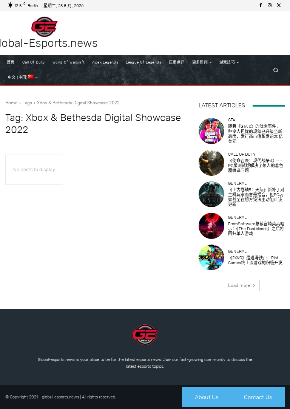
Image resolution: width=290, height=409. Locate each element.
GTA (231, 120)
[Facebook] (260, 5)
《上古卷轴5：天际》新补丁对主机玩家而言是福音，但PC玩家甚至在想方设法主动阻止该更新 (256, 197)
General (237, 183)
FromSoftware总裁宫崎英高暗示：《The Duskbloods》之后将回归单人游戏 (256, 229)
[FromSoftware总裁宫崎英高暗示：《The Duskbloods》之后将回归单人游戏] (211, 226)
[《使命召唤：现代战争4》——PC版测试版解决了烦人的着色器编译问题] (211, 162)
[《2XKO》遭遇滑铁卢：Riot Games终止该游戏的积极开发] (211, 257)
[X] (278, 5)
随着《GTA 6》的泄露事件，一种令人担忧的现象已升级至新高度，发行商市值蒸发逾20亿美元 (256, 134)
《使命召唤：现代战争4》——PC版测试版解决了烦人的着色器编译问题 (255, 165)
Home (11, 102)
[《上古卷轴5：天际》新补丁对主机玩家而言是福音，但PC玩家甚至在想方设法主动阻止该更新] (211, 194)
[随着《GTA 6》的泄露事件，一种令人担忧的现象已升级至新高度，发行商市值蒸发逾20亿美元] (211, 131)
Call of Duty (242, 154)
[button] (275, 70)
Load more (239, 285)
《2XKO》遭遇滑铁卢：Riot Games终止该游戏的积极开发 (255, 260)
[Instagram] (269, 5)
